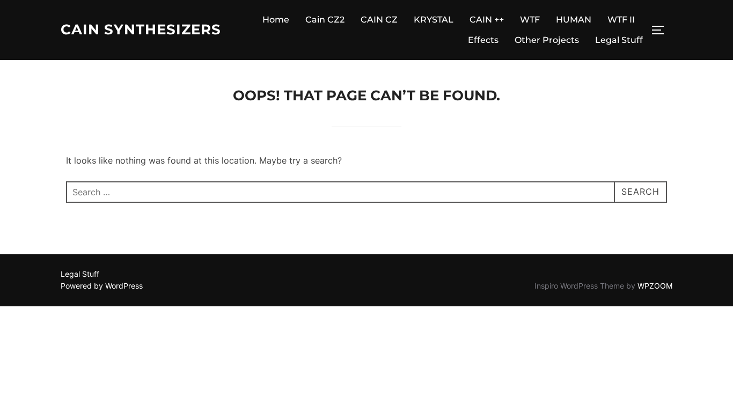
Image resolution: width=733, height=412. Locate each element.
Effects (483, 40)
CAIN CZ (379, 19)
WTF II (621, 19)
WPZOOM (654, 285)
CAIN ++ (487, 19)
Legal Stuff (619, 40)
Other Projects (547, 40)
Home (275, 19)
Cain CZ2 (324, 19)
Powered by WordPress (102, 285)
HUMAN (573, 19)
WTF (530, 19)
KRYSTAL (433, 19)
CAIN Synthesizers (141, 29)
